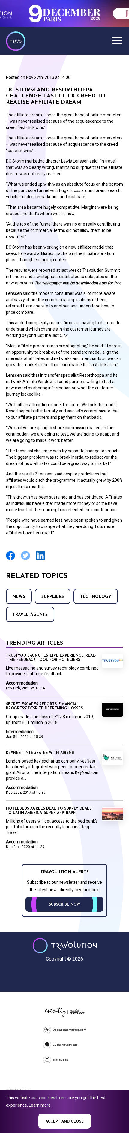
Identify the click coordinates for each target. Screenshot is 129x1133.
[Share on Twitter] (25, 559)
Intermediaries (20, 731)
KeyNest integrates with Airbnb (40, 753)
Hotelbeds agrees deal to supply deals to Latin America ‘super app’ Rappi (49, 811)
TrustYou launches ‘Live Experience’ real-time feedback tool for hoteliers (51, 658)
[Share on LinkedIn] (40, 559)
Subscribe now (64, 905)
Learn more (40, 1105)
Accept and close (65, 1121)
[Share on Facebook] (10, 559)
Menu (117, 40)
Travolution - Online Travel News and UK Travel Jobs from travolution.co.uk (64, 945)
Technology (95, 597)
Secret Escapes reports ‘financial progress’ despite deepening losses (44, 706)
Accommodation (22, 683)
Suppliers (52, 597)
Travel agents (30, 615)
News (19, 597)
